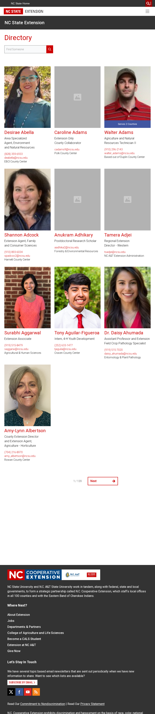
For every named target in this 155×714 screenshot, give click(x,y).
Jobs (10, 621)
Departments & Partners (24, 627)
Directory (18, 38)
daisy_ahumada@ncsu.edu (120, 353)
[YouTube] (28, 692)
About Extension (18, 615)
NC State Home (20, 3)
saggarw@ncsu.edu (16, 349)
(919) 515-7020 (113, 349)
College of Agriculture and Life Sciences (35, 633)
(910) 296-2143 (113, 149)
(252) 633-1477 (63, 345)
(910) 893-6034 (13, 251)
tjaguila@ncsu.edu (65, 349)
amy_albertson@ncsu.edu (20, 455)
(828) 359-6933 (13, 153)
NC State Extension (24, 22)
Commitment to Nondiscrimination (42, 704)
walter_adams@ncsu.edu (119, 153)
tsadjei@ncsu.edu (115, 251)
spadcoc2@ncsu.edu (17, 255)
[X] (11, 692)
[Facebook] (19, 692)
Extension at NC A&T (21, 645)
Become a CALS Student (24, 639)
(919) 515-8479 (13, 345)
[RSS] (36, 692)
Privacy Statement (92, 704)
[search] (148, 3)
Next (93, 481)
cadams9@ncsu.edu (66, 149)
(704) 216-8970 (13, 452)
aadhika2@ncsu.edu (66, 247)
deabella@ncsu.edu (16, 157)
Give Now (13, 651)
